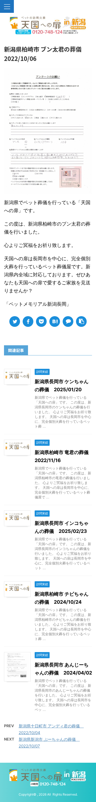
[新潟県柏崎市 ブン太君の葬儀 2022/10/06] (54, 321)
